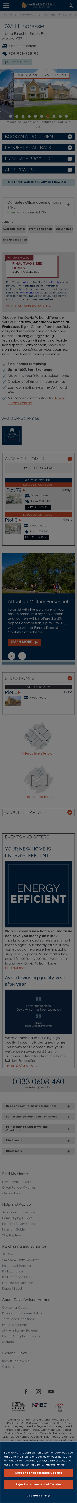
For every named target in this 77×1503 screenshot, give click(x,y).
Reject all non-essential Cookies (38, 1484)
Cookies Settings (38, 1495)
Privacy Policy (55, 1464)
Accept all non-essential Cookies (38, 1473)
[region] (38, 1472)
